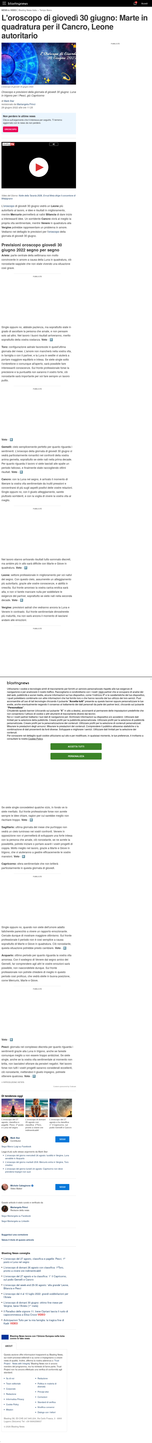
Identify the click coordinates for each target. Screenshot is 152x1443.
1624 (101, 692)
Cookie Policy (35, 738)
